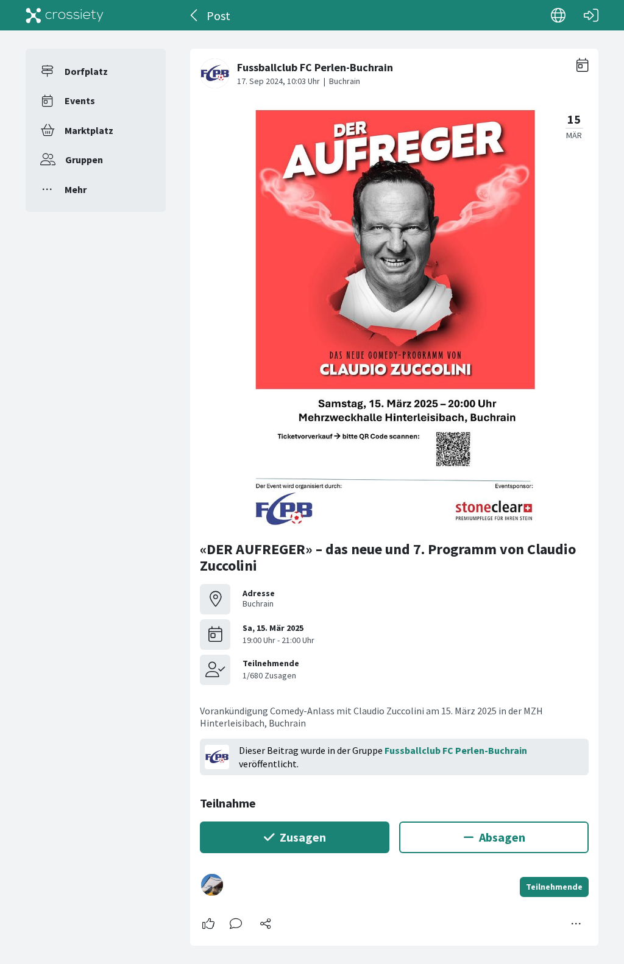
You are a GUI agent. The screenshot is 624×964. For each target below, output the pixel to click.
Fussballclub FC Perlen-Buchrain (456, 750)
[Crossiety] (64, 15)
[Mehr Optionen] (576, 924)
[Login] (591, 15)
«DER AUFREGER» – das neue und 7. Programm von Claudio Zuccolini (388, 557)
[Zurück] (195, 15)
